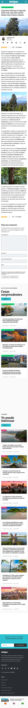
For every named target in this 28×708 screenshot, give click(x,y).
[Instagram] (5, 668)
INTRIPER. (12, 672)
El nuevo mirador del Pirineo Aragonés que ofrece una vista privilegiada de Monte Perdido (12, 372)
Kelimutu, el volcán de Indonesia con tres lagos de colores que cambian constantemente (14, 346)
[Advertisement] (14, 395)
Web (2, 264)
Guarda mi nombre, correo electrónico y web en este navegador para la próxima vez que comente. (13, 273)
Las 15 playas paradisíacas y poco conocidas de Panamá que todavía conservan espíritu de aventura (13, 524)
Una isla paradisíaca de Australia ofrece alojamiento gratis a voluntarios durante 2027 (13, 320)
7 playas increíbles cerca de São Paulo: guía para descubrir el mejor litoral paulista (13, 446)
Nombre (3, 253)
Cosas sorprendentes (7, 7)
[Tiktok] (17, 668)
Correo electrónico (6, 258)
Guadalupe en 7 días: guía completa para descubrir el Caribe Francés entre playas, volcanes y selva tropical (13, 578)
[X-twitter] (8, 668)
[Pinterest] (14, 668)
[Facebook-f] (2, 668)
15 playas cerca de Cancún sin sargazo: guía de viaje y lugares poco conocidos (14, 472)
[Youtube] (11, 668)
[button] (2, 2)
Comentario (4, 234)
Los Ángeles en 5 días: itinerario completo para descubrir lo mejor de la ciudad (13, 498)
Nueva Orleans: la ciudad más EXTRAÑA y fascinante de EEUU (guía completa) (14, 604)
